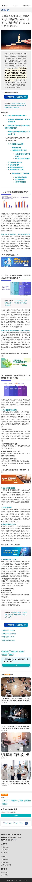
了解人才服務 (5, 850)
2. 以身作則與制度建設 (15, 162)
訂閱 (16, 815)
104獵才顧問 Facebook (8, 634)
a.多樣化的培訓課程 (21, 177)
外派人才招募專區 (6, 865)
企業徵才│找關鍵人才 (16, 97)
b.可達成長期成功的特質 (22, 159)
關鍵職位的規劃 (16, 148)
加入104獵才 (4, 875)
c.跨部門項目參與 (20, 182)
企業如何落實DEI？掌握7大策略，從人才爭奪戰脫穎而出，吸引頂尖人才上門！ (16, 615)
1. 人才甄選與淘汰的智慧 (15, 144)
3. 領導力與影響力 (13, 165)
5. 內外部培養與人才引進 (15, 170)
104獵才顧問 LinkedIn (8, 637)
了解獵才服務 (5, 859)
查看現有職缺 (5, 847)
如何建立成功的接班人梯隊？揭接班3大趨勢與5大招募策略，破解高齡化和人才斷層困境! (16, 105)
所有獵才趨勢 (5, 10)
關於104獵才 (4, 872)
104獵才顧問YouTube (8, 640)
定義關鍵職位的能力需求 (19, 150)
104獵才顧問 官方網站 (8, 630)
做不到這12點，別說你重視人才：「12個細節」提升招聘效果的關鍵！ (16, 303)
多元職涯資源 (5, 852)
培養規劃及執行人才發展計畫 (20, 173)
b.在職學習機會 (19, 179)
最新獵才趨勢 (5, 862)
